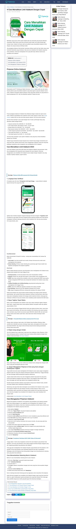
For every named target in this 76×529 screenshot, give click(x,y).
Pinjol (29, 1)
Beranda (19, 525)
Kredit (34, 1)
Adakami (32, 89)
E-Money (12, 6)
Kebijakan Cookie (54, 525)
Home (8, 6)
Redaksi (38, 525)
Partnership (65, 1)
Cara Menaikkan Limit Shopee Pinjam (23, 396)
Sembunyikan (18, 58)
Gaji (41, 1)
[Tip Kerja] (10, 2)
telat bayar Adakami (24, 335)
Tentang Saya (25, 525)
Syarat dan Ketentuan (45, 525)
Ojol (23, 1)
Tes (54, 1)
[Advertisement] (28, 104)
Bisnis (58, 1)
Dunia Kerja (47, 1)
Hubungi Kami (32, 525)
